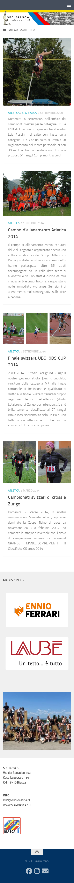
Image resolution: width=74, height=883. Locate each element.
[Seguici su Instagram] (37, 871)
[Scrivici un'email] (45, 871)
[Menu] (69, 5)
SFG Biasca (29, 113)
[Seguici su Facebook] (28, 871)
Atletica (14, 113)
